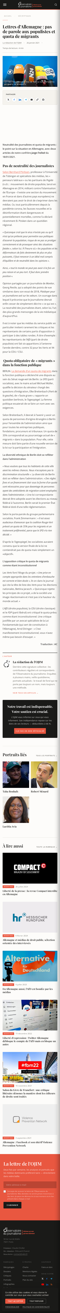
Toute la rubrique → (46, 847)
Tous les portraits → (46, 755)
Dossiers (7, 1271)
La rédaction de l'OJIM (12, 42)
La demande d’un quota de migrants (31, 371)
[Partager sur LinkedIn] (20, 99)
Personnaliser (12, 1307)
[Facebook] (47, 1278)
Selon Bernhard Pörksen (16, 172)
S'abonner (12, 1205)
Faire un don (47, 1267)
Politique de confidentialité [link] (36, 1307)
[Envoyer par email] (31, 99)
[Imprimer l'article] (43, 99)
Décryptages (24, 16)
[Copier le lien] (37, 99)
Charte (25, 1267)
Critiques (7, 1275)
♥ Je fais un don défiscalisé (30, 731)
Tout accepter (15, 1301)
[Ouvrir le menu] (4, 4)
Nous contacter (29, 1275)
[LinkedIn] (47, 1284)
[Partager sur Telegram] (25, 99)
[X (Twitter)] (43, 1278)
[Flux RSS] (51, 1284)
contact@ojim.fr (21, 1254)
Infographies (8, 1284)
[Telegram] (51, 1278)
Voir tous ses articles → (25, 693)
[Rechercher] (56, 4)
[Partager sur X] (8, 99)
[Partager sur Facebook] (14, 99)
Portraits (7, 1280)
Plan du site (28, 1280)
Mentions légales (30, 1271)
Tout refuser (37, 1301)
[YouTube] (43, 1284)
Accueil (8, 16)
